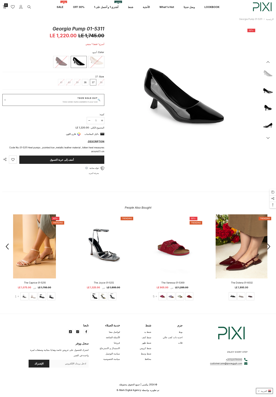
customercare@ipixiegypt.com (226, 363)
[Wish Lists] (13, 7)
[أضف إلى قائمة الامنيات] (13, 160)
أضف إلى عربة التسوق (62, 159)
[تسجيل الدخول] (21, 7)
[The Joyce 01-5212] (103, 246)
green (180, 296)
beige (241, 296)
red (250, 296)
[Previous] (268, 62)
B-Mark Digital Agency (129, 390)
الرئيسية (270, 19)
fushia (162, 296)
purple (171, 296)
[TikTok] (70, 331)
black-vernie (42, 296)
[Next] (268, 138)
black (233, 296)
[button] (264, 391)
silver (112, 296)
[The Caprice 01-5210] (34, 246)
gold (103, 296)
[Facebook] (86, 331)
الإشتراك (39, 363)
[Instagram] (77, 331)
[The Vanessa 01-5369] (172, 246)
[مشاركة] (5, 159)
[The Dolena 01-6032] (241, 246)
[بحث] (29, 7)
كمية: (101, 114)
